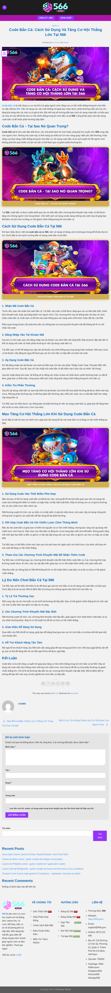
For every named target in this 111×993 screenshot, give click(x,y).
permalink (74, 693)
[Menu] (4, 7)
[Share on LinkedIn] (68, 684)
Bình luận (10, 747)
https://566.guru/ (95, 919)
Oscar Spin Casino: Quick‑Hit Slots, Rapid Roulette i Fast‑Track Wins (35, 854)
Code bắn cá (8, 105)
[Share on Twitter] (53, 684)
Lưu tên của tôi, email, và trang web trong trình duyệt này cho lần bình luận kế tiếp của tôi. (52, 808)
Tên (7, 770)
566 (18, 109)
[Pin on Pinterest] (63, 684)
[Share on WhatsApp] (43, 684)
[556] (55, 7)
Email (8, 783)
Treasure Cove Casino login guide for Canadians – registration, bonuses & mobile (41, 873)
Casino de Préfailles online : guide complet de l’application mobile (33, 864)
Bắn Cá (55, 26)
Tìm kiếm (6, 828)
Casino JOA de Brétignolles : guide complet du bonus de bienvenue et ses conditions (42, 869)
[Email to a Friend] (58, 684)
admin (65, 42)
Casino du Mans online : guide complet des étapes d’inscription (32, 859)
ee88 (18, 955)
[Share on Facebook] (48, 684)
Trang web (10, 795)
